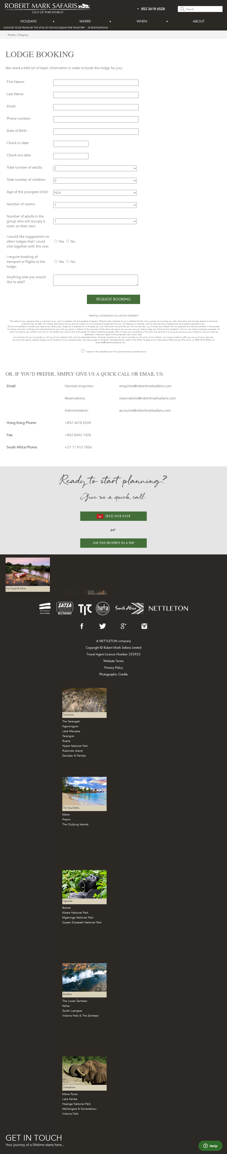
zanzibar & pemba (74, 756)
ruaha (66, 741)
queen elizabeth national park (82, 922)
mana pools (70, 1094)
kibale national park (75, 913)
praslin (66, 820)
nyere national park (75, 746)
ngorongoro (70, 726)
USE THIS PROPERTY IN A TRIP (113, 543)
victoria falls (70, 1114)
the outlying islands (75, 824)
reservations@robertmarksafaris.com (147, 398)
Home (12, 35)
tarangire (68, 736)
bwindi (66, 908)
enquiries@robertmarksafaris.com (110, 342)
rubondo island (72, 751)
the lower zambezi (74, 1001)
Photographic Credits (113, 674)
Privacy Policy (113, 667)
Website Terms (113, 661)
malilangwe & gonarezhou (79, 1109)
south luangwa (72, 1011)
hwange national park (76, 1104)
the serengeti (71, 721)
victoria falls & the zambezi (80, 1016)
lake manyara (71, 731)
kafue (66, 1006)
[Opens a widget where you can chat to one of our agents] (210, 1146)
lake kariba (69, 1099)
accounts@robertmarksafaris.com (145, 410)
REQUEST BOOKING (113, 299)
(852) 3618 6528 (118, 516)
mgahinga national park (77, 918)
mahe (66, 815)
